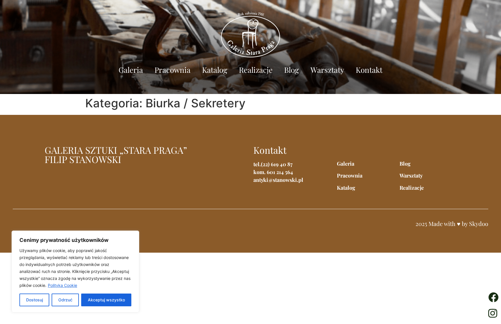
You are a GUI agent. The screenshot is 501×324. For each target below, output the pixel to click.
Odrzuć (65, 299)
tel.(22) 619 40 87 (273, 164)
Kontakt (369, 70)
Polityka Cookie (62, 285)
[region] (75, 271)
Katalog (214, 70)
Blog (291, 70)
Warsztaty (327, 70)
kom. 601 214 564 (273, 172)
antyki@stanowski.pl (278, 179)
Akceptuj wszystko (106, 299)
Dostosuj (34, 299)
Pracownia (172, 70)
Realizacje (256, 70)
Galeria (131, 70)
